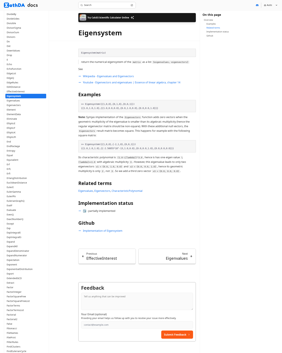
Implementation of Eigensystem (102, 231)
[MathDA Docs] (32, 5)
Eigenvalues (85, 191)
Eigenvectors (102, 191)
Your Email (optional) (94, 314)
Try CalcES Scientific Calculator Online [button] (108, 17)
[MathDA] (14, 5)
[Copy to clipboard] (191, 52)
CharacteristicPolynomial (127, 191)
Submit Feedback (175, 334)
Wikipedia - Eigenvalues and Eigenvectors (108, 76)
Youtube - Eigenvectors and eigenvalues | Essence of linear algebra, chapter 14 (131, 82)
